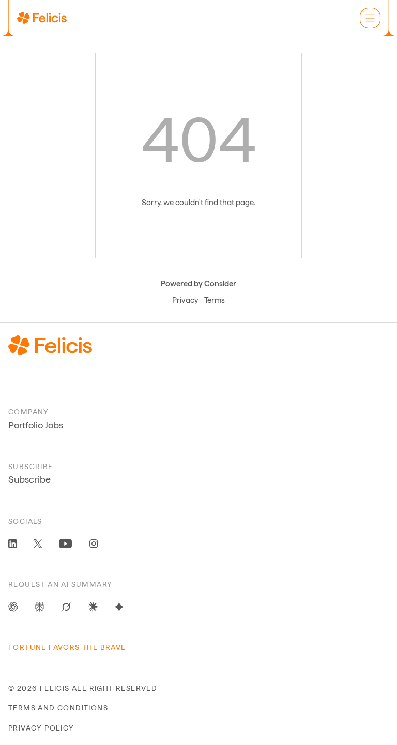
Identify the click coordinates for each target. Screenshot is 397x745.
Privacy (185, 300)
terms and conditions (58, 708)
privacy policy (41, 728)
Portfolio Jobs (35, 425)
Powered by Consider (198, 283)
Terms (214, 300)
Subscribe (29, 479)
